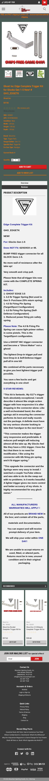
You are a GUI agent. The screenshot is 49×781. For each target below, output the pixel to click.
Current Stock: (9, 153)
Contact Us (24, 720)
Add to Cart (12, 642)
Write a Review (9, 111)
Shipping (24, 715)
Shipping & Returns (24, 695)
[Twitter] (15, 178)
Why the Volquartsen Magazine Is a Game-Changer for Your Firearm (24, 737)
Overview (24, 183)
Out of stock (36, 642)
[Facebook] (4, 178)
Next (45, 44)
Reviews (24, 187)
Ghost (28, 622)
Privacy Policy (24, 707)
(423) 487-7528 (9, 2)
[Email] (8, 178)
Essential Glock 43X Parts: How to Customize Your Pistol (24, 732)
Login (21, 692)
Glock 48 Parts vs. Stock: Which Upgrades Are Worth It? (25, 740)
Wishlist (24, 689)
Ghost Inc (5, 622)
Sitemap (32, 779)
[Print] (12, 178)
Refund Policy (24, 709)
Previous (3, 44)
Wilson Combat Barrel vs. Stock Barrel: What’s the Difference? (24, 735)
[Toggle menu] (3, 9)
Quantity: (7, 160)
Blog (24, 718)
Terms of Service (24, 712)
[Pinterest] (19, 178)
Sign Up (27, 692)
